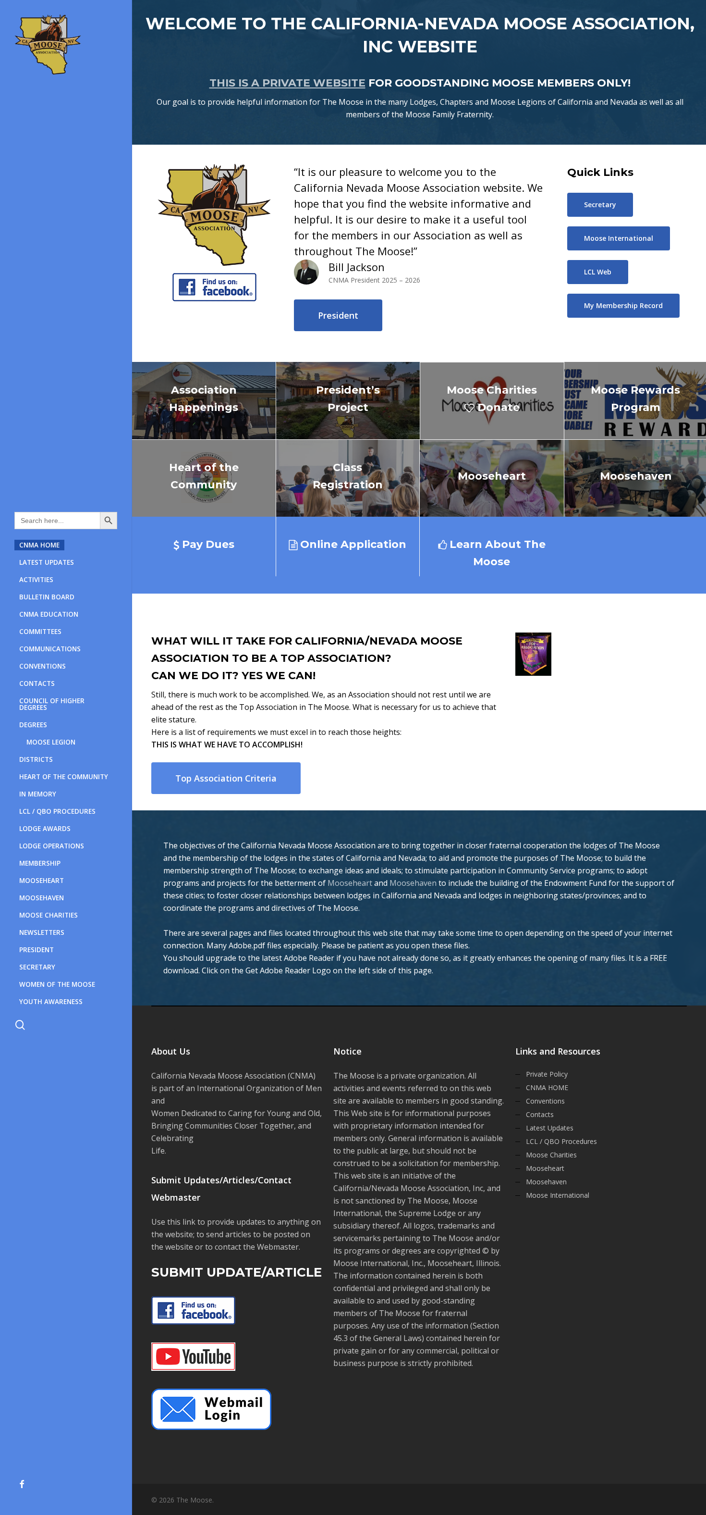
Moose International (557, 1195)
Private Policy (547, 1074)
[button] (338, 315)
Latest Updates (549, 1127)
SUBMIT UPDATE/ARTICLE (236, 1272)
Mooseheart (350, 883)
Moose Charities (551, 1154)
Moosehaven (413, 883)
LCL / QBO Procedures (561, 1141)
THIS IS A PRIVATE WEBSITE (287, 82)
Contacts (540, 1114)
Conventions (545, 1100)
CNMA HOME (547, 1087)
